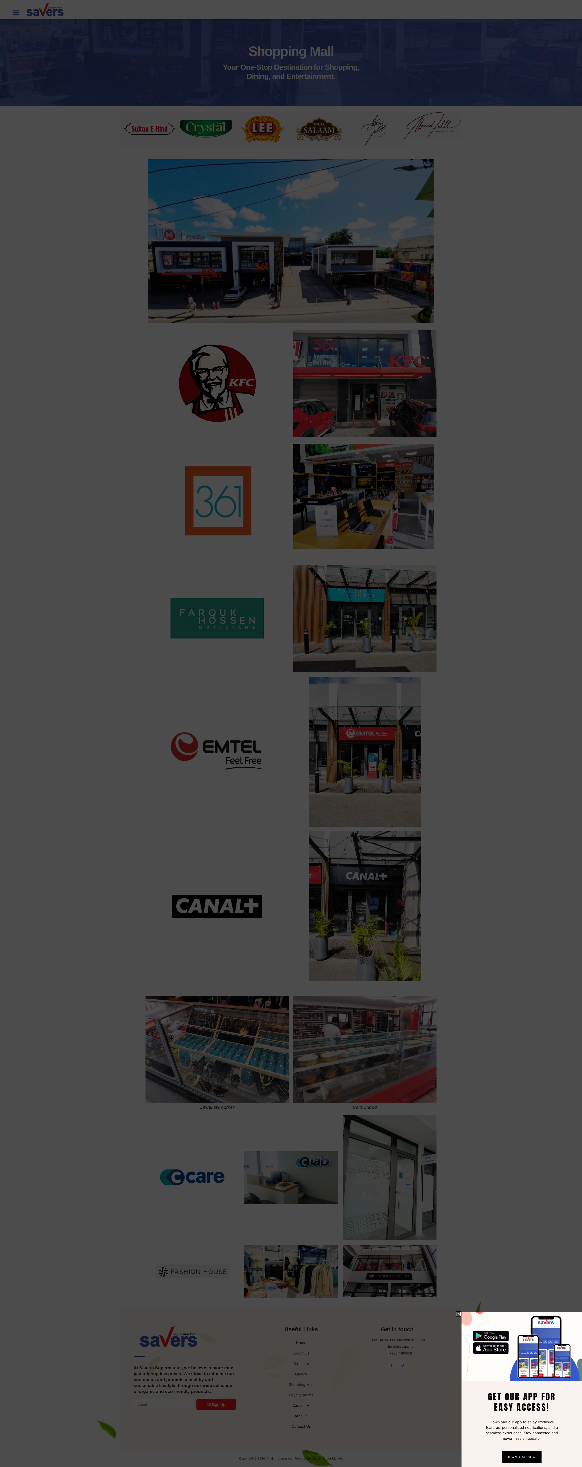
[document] (291, 733)
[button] (458, 1314)
